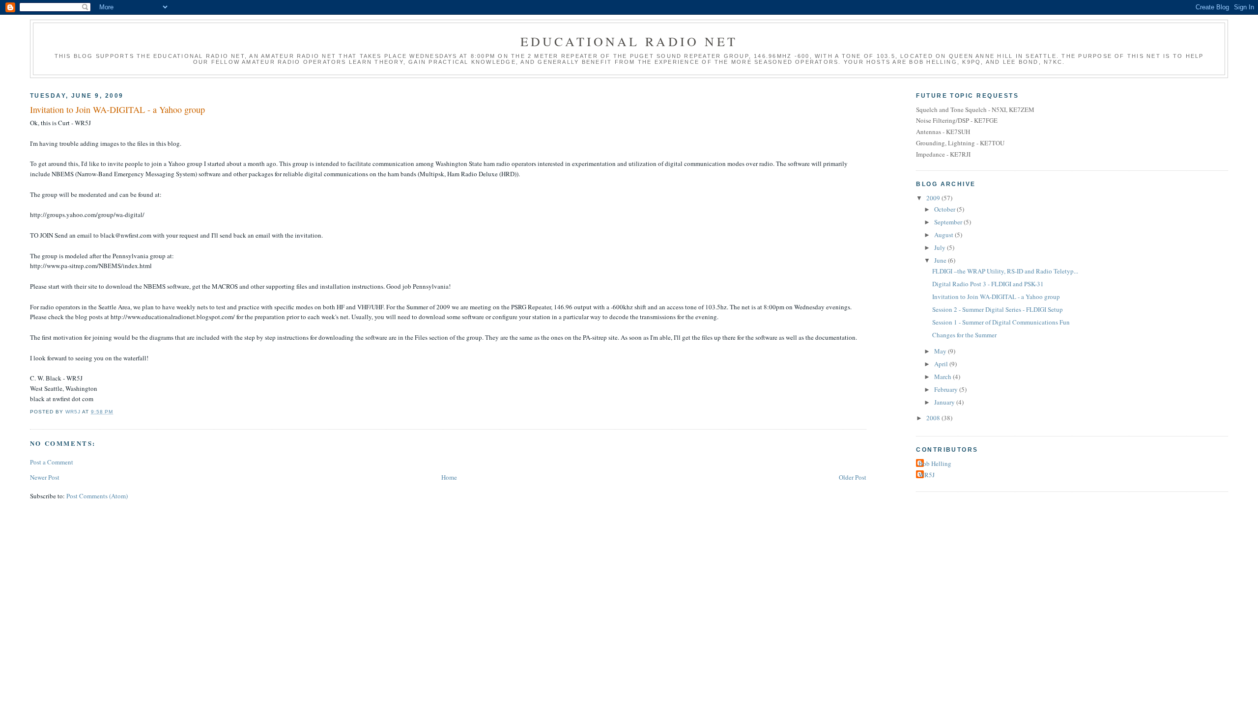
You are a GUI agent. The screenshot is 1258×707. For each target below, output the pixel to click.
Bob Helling (934, 463)
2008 (934, 417)
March (943, 376)
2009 (934, 197)
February (946, 389)
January (945, 402)
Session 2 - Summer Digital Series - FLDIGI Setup (997, 309)
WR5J (926, 474)
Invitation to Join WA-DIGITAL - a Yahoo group (996, 296)
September (949, 222)
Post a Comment (51, 462)
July (940, 247)
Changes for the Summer (964, 334)
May (941, 351)
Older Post (852, 477)
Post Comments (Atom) (97, 495)
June (941, 260)
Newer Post (44, 477)
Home (449, 477)
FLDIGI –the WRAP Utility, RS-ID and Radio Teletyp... (1005, 271)
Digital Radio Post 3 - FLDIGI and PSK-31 (988, 283)
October (945, 209)
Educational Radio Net (629, 41)
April (941, 363)
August (944, 234)
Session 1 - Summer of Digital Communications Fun (1001, 322)
